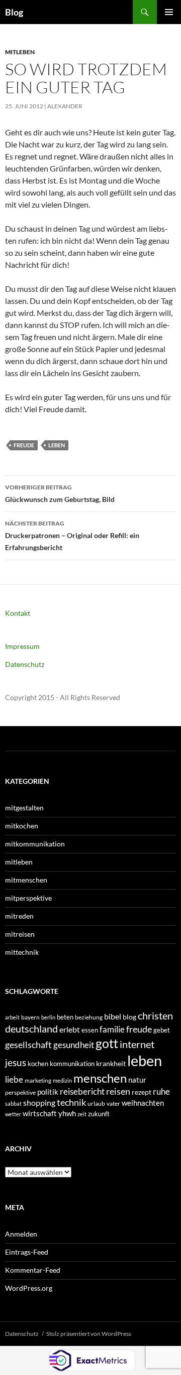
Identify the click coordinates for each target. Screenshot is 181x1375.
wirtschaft (40, 1113)
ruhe (161, 1092)
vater (113, 1103)
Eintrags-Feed (26, 1252)
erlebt (69, 1029)
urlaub (96, 1103)
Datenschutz (24, 664)
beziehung (89, 1017)
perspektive (20, 1092)
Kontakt (17, 613)
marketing (38, 1080)
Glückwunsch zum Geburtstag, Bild (60, 493)
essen (89, 1030)
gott (107, 1043)
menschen (100, 1078)
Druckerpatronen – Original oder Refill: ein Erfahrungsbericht (72, 536)
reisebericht (82, 1091)
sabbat (13, 1103)
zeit (81, 1114)
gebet (161, 1030)
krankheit (111, 1063)
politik (47, 1091)
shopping (39, 1102)
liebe (14, 1079)
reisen (118, 1091)
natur (137, 1079)
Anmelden (21, 1234)
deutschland (31, 1028)
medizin (62, 1080)
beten (65, 1017)
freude (24, 445)
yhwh (67, 1113)
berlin (48, 1017)
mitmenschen (26, 880)
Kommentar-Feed (32, 1270)
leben (56, 445)
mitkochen (21, 825)
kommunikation (72, 1064)
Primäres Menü (169, 12)
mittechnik (22, 952)
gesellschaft (28, 1044)
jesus (15, 1062)
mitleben (20, 52)
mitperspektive (28, 898)
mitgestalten (24, 807)
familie (112, 1029)
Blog (14, 12)
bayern (30, 1017)
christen (155, 1015)
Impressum (22, 646)
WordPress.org (28, 1288)
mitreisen (20, 934)
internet (137, 1044)
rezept (141, 1092)
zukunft (99, 1114)
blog (129, 1016)
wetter (13, 1114)
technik (71, 1102)
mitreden (19, 916)
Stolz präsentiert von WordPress (88, 1333)
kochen (38, 1064)
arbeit (12, 1017)
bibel (112, 1016)
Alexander (64, 106)
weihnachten (143, 1102)
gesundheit (73, 1045)
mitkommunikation (35, 843)
